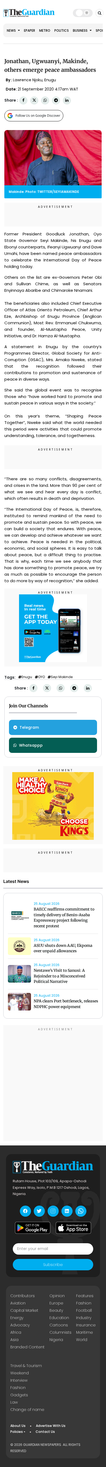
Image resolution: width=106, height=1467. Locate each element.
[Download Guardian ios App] (73, 1228)
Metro (44, 30)
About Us (18, 1425)
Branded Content (27, 1347)
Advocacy (20, 1325)
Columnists (60, 1332)
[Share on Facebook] (23, 100)
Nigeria (56, 1339)
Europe (56, 1303)
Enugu (26, 677)
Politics (61, 30)
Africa (15, 1332)
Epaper (29, 30)
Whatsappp (31, 745)
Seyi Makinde (62, 677)
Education (59, 1317)
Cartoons (58, 1325)
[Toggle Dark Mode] (83, 13)
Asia (14, 1339)
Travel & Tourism (26, 1365)
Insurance (86, 1325)
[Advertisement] (53, 1084)
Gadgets (19, 1395)
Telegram (29, 727)
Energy (16, 1317)
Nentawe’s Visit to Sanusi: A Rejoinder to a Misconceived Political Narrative (59, 976)
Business (80, 30)
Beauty (56, 1310)
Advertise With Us (51, 1425)
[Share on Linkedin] (66, 100)
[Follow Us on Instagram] (53, 1211)
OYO (41, 677)
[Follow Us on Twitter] (39, 1211)
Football (84, 1310)
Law (14, 1402)
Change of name (27, 1409)
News (12, 30)
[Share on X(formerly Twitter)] (34, 100)
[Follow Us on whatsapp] (80, 1211)
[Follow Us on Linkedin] (67, 1211)
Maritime (84, 1332)
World (81, 1339)
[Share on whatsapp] (45, 100)
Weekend (19, 1373)
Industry (83, 1317)
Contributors (22, 1295)
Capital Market (24, 1310)
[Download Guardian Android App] (32, 1228)
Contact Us (45, 1431)
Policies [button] (16, 1431)
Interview (18, 1380)
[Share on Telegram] (56, 100)
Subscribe (53, 1264)
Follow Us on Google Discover (37, 115)
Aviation (18, 1303)
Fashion (83, 1303)
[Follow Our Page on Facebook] (25, 1211)
